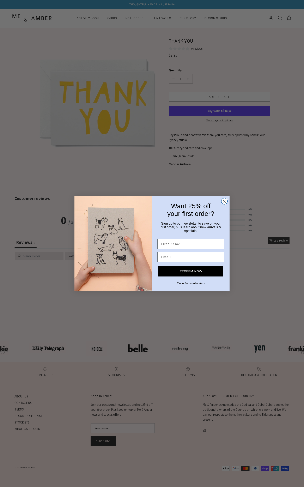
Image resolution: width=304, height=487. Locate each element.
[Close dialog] (224, 201)
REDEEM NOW (191, 271)
